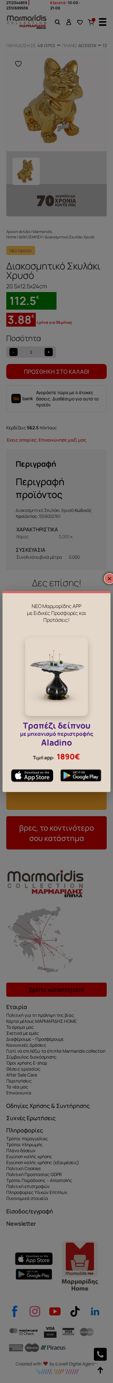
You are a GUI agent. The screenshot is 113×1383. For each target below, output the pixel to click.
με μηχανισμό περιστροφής (56, 735)
